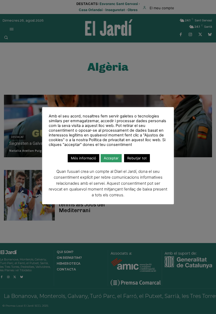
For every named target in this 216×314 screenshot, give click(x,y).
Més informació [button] (83, 158)
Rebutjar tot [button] (137, 158)
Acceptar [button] (111, 158)
